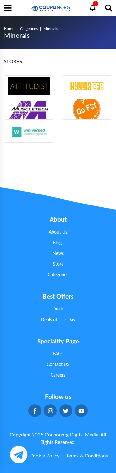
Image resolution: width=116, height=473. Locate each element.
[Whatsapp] (18, 454)
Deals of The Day (58, 320)
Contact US (58, 365)
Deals (58, 309)
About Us (58, 232)
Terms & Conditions (87, 456)
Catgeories (29, 29)
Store (58, 264)
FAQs (58, 354)
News (58, 253)
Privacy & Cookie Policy (34, 456)
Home (9, 29)
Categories (58, 275)
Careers (58, 375)
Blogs (58, 243)
